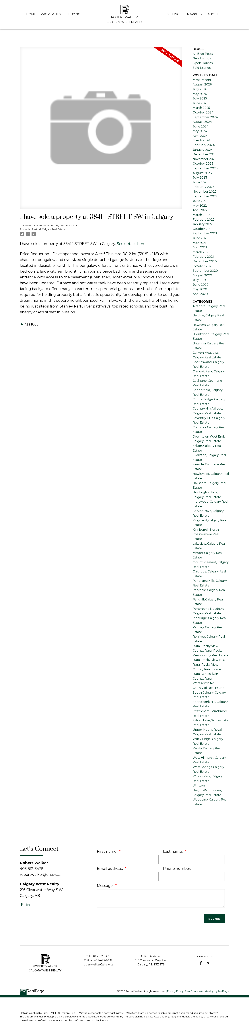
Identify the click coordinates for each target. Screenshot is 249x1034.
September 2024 (205, 117)
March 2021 (201, 252)
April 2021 (200, 247)
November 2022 (205, 191)
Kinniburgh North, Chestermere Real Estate (206, 534)
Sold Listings (202, 67)
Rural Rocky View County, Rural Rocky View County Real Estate (210, 650)
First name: (107, 851)
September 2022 (205, 196)
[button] (21, 904)
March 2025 (201, 107)
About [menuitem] (213, 14)
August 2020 (202, 275)
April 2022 (200, 210)
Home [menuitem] (31, 14)
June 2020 (201, 284)
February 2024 (204, 145)
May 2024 (200, 131)
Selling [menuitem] (173, 14)
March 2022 (201, 215)
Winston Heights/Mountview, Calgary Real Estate (207, 790)
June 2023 (200, 182)
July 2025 (200, 98)
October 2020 (203, 266)
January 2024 (203, 149)
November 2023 (205, 159)
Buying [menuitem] (74, 14)
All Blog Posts (203, 53)
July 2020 (200, 280)
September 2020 (205, 270)
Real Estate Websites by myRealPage (207, 991)
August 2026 (202, 84)
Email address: (110, 868)
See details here (131, 243)
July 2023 (200, 177)
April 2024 (200, 135)
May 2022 (200, 205)
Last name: (173, 851)
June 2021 (200, 238)
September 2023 (205, 168)
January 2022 (203, 224)
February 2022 (204, 219)
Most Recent (202, 80)
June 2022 (200, 201)
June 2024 (200, 126)
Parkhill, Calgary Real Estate (48, 229)
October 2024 (203, 112)
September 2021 (205, 233)
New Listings (202, 58)
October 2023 (203, 163)
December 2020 (205, 261)
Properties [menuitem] (51, 14)
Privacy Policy (175, 991)
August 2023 (202, 173)
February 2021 (203, 256)
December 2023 (205, 154)
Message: (105, 885)
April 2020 (200, 294)
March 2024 (201, 140)
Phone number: (177, 868)
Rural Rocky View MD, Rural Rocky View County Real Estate (209, 664)
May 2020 (200, 289)
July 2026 (200, 89)
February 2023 (204, 187)
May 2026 (200, 94)
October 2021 (203, 229)
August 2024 (202, 121)
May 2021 (199, 243)
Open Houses (203, 63)
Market (193, 14)
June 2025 (200, 103)
